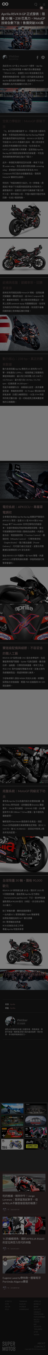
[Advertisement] (24, 26)
